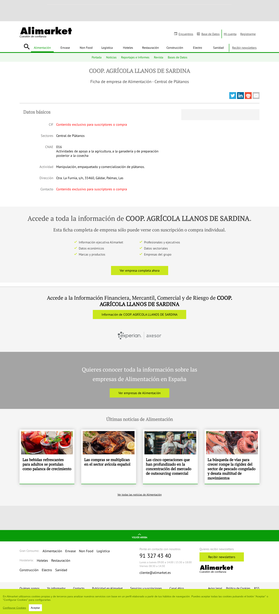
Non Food (86, 47)
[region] (139, 601)
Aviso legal (215, 588)
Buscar (27, 46)
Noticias (111, 57)
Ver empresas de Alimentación (139, 393)
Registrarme (248, 34)
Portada (97, 57)
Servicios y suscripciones (146, 588)
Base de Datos (210, 34)
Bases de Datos (177, 57)
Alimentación (42, 47)
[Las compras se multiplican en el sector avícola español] (108, 457)
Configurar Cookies (14, 607)
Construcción (174, 47)
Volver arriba (139, 537)
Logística (107, 47)
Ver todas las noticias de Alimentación (139, 494)
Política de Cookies (238, 588)
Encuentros (186, 34)
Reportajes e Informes (135, 57)
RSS (256, 588)
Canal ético (176, 588)
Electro (197, 47)
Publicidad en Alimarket (107, 588)
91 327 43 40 (155, 555)
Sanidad (218, 47)
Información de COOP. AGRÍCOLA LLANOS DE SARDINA (139, 314)
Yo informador (56, 588)
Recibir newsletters (244, 47)
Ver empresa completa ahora (139, 270)
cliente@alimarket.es (155, 572)
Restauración (150, 47)
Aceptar (35, 607)
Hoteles (128, 47)
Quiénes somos (29, 588)
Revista (158, 57)
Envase (65, 47)
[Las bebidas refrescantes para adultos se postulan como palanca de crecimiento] (47, 457)
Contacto (78, 588)
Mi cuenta (230, 34)
